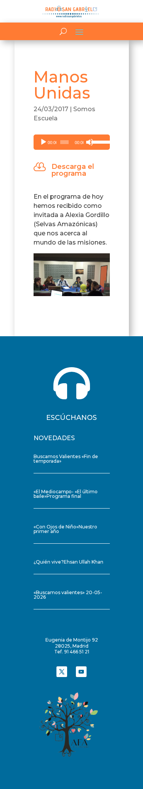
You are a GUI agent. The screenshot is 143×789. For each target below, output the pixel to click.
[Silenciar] (89, 142)
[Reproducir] (43, 142)
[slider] (99, 141)
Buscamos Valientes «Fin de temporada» (66, 459)
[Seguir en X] (61, 671)
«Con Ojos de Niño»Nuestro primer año (65, 529)
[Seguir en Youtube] (81, 671)
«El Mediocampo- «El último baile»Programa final (66, 494)
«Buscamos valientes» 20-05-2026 (68, 595)
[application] (72, 142)
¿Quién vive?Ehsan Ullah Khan (68, 562)
